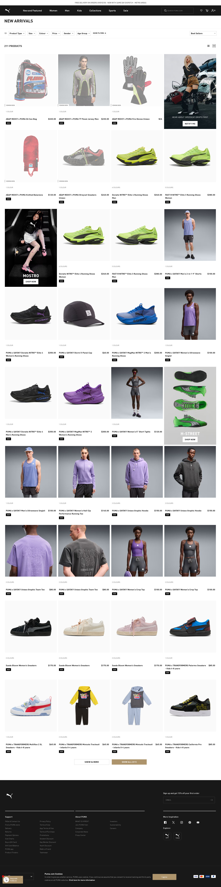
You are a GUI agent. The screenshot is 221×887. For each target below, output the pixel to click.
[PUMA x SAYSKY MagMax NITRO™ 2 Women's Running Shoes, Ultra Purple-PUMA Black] (84, 393)
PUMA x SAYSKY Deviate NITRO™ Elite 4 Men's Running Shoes (24, 433)
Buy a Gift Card (11, 842)
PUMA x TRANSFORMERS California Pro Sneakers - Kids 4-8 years (183, 746)
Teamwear (44, 852)
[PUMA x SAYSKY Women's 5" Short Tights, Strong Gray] (137, 393)
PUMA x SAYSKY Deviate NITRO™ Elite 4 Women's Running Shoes (24, 354)
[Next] (54, 80)
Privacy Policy (45, 821)
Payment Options (12, 835)
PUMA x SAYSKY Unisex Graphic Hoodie (130, 510)
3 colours (10, 658)
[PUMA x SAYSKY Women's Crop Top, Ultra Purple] (137, 551)
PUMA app (9, 849)
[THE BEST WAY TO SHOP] (167, 836)
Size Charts (9, 839)
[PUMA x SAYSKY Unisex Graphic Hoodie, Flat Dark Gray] (190, 472)
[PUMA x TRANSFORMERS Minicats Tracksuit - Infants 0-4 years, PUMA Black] (84, 705)
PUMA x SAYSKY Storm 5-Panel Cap (75, 352)
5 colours (169, 187)
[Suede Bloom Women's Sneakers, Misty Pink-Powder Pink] (137, 626)
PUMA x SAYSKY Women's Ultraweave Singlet (182, 354)
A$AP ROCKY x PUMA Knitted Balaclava (24, 195)
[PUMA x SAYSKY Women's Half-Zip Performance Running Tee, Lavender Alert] (84, 472)
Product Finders (11, 852)
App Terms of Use (47, 828)
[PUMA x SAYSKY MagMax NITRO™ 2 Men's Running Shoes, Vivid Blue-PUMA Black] (137, 314)
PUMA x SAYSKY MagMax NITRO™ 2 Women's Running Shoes (75, 433)
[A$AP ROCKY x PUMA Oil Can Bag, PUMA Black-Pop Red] (31, 80)
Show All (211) (129, 762)
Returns (8, 832)
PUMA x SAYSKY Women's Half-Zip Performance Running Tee (75, 512)
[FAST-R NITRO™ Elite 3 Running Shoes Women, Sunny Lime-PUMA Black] (190, 156)
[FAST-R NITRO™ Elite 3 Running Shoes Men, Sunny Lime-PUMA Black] (137, 235)
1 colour (9, 112)
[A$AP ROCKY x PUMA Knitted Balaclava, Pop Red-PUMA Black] (31, 156)
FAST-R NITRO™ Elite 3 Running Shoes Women (183, 196)
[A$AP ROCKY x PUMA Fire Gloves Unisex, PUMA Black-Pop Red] (137, 80)
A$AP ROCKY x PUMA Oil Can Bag (21, 119)
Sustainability (115, 825)
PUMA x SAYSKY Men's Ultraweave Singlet (25, 510)
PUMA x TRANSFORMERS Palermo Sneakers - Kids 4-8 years (185, 667)
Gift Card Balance (12, 845)
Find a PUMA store (12, 825)
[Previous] (8, 80)
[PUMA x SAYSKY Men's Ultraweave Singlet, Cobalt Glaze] (31, 472)
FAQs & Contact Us (12, 821)
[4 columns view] (214, 45)
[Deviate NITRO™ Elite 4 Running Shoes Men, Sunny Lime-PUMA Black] (137, 156)
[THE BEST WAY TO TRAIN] (178, 836)
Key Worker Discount (48, 842)
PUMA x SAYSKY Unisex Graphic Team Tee (25, 589)
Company (79, 828)
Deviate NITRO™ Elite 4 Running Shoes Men (130, 196)
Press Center (80, 835)
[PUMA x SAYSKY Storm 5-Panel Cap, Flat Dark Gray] (84, 314)
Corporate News (81, 832)
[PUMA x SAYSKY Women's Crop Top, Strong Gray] (190, 551)
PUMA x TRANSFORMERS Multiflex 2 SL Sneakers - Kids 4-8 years (24, 746)
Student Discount (46, 839)
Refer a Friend (45, 849)
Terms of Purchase (47, 832)
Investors (113, 821)
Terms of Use (45, 825)
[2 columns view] (208, 45)
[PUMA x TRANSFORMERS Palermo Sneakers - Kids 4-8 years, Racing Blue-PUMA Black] (190, 626)
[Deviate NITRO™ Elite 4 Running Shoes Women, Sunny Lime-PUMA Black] (84, 235)
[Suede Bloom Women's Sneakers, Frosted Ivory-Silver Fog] (84, 626)
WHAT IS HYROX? (82, 821)
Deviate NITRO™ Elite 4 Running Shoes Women (77, 275)
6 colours (116, 187)
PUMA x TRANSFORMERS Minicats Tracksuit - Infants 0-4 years (79, 746)
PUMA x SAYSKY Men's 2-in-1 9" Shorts (183, 273)
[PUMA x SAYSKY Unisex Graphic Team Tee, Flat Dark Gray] (84, 551)
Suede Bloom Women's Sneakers (21, 665)
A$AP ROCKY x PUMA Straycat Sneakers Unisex (77, 196)
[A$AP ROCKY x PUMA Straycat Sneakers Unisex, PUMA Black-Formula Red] (84, 156)
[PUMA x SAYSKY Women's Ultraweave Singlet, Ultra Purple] (190, 314)
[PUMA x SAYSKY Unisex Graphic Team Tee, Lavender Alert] (31, 551)
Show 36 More (92, 762)
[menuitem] (32, 10)
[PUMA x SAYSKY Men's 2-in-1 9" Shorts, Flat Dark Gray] (190, 235)
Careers (113, 828)
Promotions (44, 835)
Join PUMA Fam (81, 825)
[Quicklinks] (213, 10)
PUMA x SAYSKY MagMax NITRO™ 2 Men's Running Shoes (131, 354)
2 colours (116, 503)
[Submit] (165, 10)
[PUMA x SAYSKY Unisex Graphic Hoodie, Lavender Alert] (137, 472)
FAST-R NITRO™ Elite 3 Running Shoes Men (129, 275)
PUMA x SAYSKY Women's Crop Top (128, 589)
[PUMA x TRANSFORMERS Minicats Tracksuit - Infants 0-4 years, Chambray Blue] (137, 705)
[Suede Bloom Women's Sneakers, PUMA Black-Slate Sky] (31, 626)
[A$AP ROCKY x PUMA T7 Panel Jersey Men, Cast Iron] (84, 80)
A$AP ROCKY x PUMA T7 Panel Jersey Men (79, 119)
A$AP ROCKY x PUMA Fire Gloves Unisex (131, 119)
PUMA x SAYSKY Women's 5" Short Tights (131, 431)
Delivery (8, 828)
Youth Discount (46, 845)
